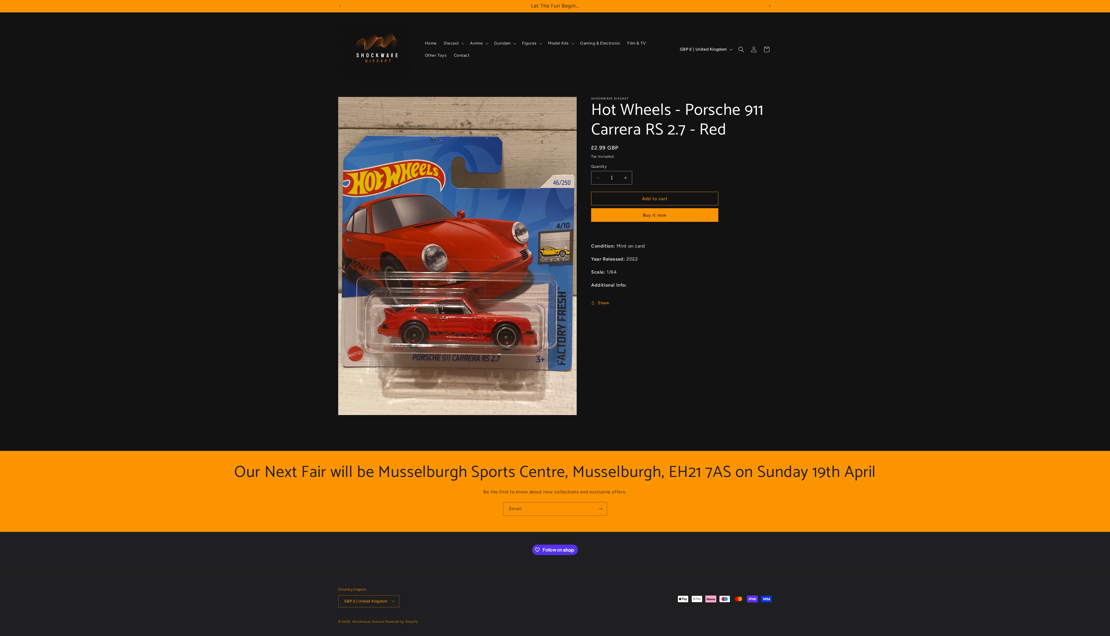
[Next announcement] (769, 6)
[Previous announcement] (340, 6)
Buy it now (655, 215)
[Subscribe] (600, 509)
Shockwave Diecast (368, 621)
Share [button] (603, 303)
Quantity (599, 166)
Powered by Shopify (401, 621)
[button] (453, 43)
